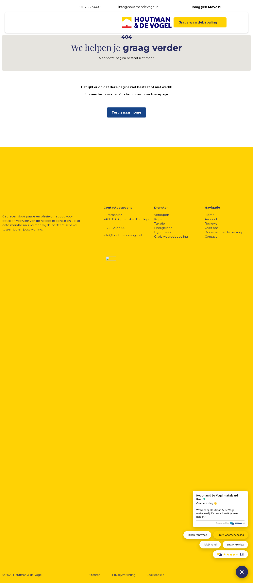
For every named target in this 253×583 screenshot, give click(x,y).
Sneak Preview (235, 544)
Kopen (159, 219)
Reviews (211, 223)
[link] (234, 573)
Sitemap (94, 575)
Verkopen (161, 215)
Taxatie (159, 223)
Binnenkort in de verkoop (224, 232)
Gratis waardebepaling (171, 236)
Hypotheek (162, 232)
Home (209, 215)
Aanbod (211, 219)
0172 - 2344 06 (114, 228)
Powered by (222, 523)
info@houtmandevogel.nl (123, 235)
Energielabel (163, 228)
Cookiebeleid (155, 575)
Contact (211, 236)
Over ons (211, 228)
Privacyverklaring (124, 575)
